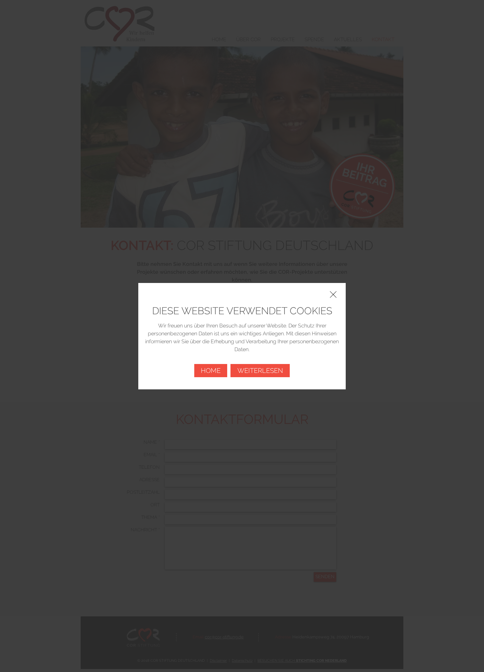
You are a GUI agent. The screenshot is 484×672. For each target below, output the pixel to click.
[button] (333, 294)
